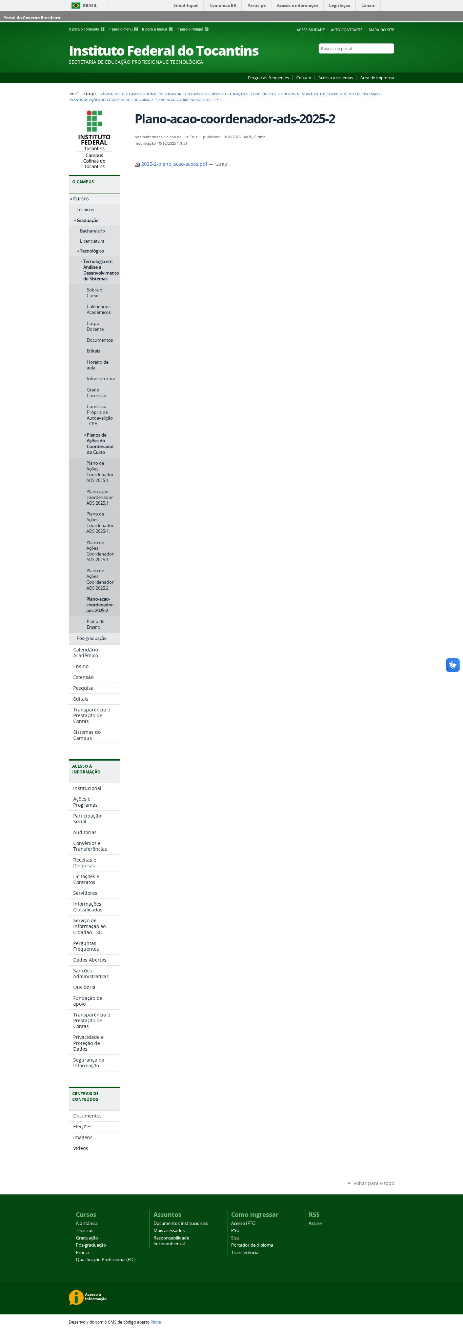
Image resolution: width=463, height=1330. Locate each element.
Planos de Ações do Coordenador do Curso (110, 99)
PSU (235, 1230)
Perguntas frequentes (268, 77)
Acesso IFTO (243, 1223)
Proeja (82, 1252)
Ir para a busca (157, 29)
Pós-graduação (91, 1245)
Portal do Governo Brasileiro (31, 18)
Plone (155, 1322)
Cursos (214, 94)
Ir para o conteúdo (86, 29)
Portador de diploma (252, 1245)
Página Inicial (112, 94)
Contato (303, 77)
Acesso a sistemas (335, 77)
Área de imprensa (377, 77)
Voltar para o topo (374, 1183)
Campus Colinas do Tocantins (156, 94)
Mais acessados (169, 1230)
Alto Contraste (346, 29)
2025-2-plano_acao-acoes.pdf (174, 164)
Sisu (235, 1238)
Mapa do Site (381, 29)
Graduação (235, 94)
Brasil (90, 5)
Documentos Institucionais (181, 1223)
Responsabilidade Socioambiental (171, 1241)
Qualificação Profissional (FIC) (106, 1260)
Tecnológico (261, 94)
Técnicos (84, 1230)
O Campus (195, 94)
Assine (315, 1223)
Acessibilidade (311, 29)
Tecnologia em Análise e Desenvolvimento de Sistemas (327, 94)
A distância (87, 1223)
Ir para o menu (122, 29)
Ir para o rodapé (192, 29)
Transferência (244, 1252)
